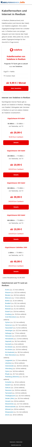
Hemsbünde (9, 339)
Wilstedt (8, 409)
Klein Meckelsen (10, 355)
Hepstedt (8, 341)
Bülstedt (8, 309)
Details (16, 142)
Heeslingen (9, 330)
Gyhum (7, 322)
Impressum (12, 442)
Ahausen (8, 292)
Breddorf (8, 303)
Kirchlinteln (9, 347)
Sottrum (7, 387)
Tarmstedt (8, 393)
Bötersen (8, 298)
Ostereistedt (9, 366)
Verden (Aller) (9, 398)
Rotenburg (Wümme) (12, 377)
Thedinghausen (10, 396)
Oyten (7, 371)
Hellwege (8, 333)
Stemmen (8, 390)
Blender (7, 295)
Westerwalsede (10, 406)
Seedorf (7, 385)
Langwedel (8, 360)
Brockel (7, 306)
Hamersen (8, 325)
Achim (7, 290)
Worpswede (9, 412)
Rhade (7, 374)
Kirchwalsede (9, 352)
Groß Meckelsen (10, 317)
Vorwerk (8, 401)
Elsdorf (7, 311)
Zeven (7, 415)
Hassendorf (9, 328)
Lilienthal (8, 363)
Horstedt (8, 344)
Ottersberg (8, 368)
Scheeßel (8, 382)
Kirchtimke (8, 349)
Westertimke (9, 404)
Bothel (7, 301)
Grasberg (8, 314)
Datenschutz (19, 442)
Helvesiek (8, 336)
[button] (29, 2)
